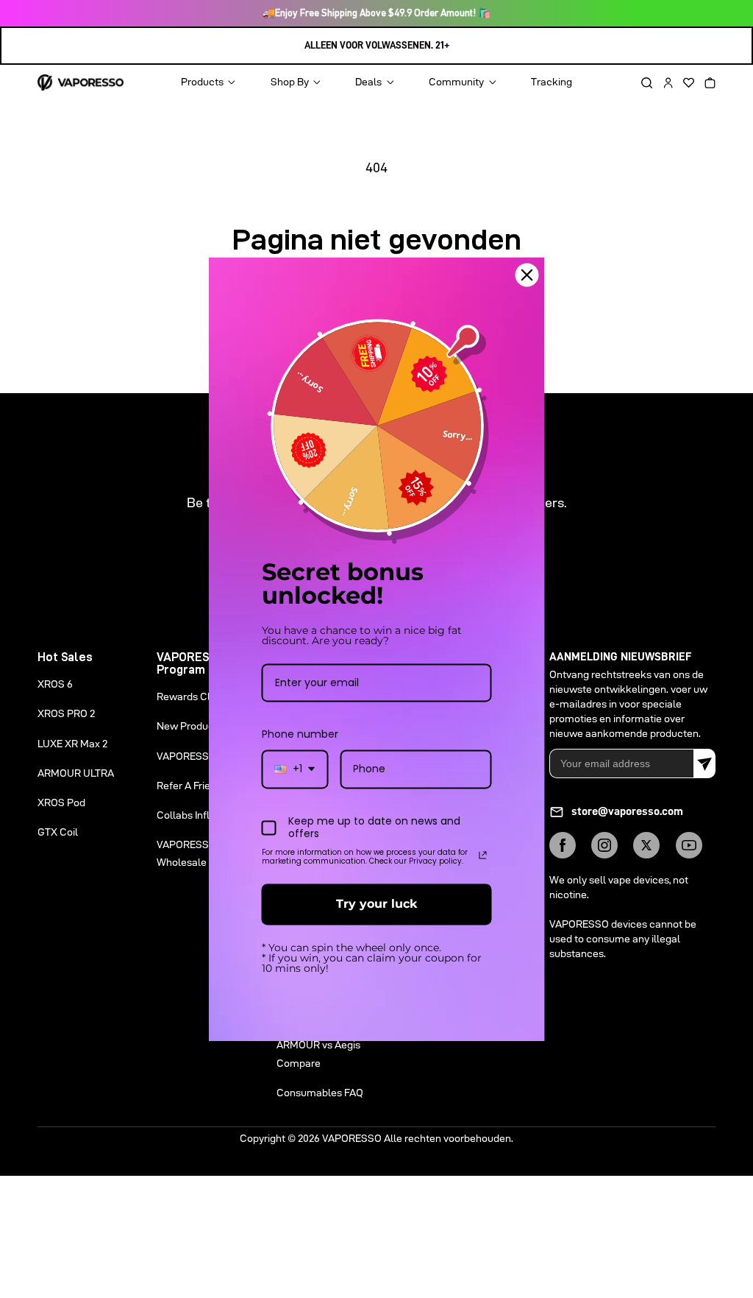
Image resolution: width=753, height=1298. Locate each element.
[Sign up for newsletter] (704, 763)
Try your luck (376, 904)
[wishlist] (684, 82)
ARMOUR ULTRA (76, 773)
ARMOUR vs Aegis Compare (318, 1053)
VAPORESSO (352, 1138)
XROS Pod (61, 802)
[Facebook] (562, 845)
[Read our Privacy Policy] (483, 855)
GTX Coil (58, 832)
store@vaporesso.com (627, 811)
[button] (641, 82)
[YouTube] (689, 845)
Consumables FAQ (319, 1092)
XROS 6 (55, 684)
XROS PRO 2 (66, 713)
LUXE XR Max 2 (72, 743)
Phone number (300, 734)
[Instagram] (604, 845)
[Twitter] (646, 845)
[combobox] (295, 769)
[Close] (527, 274)
